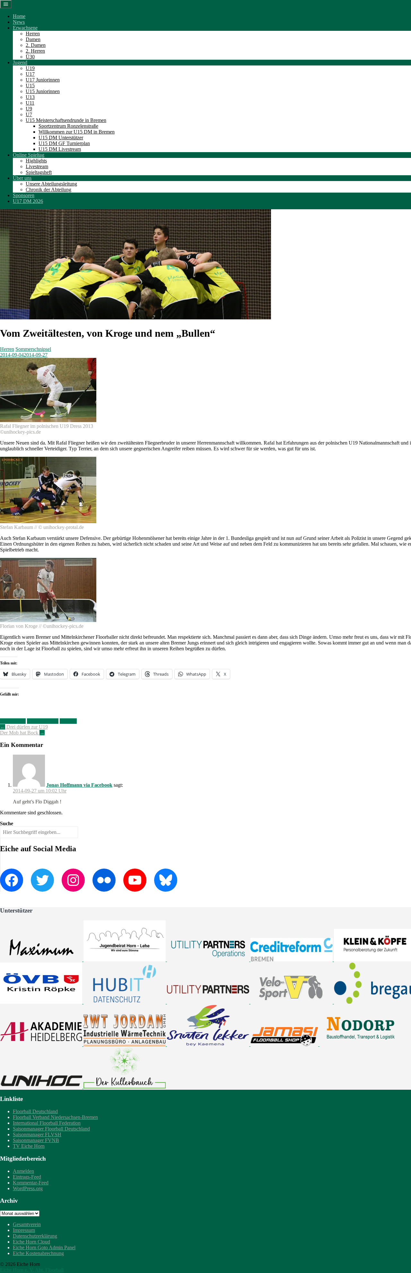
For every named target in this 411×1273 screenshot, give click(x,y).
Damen (33, 39)
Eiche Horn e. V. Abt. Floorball (32, 1270)
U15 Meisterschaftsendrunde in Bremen (66, 120)
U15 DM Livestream (60, 149)
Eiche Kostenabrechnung (38, 1253)
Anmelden (23, 1171)
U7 (29, 114)
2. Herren (35, 51)
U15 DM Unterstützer (61, 137)
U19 (30, 68)
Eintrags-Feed (27, 1177)
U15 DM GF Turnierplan (64, 143)
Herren (33, 33)
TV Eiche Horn (29, 1146)
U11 (30, 103)
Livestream (37, 166)
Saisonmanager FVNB (36, 1140)
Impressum (24, 1230)
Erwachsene (25, 27)
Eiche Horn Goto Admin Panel (44, 1247)
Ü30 (30, 56)
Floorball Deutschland (35, 1111)
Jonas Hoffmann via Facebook (79, 785)
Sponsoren (23, 195)
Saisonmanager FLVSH (37, 1134)
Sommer (68, 721)
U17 (30, 74)
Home (19, 16)
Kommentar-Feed (30, 1182)
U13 (30, 97)
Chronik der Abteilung (48, 189)
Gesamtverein (27, 1224)
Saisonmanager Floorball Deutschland (51, 1128)
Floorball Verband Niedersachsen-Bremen (55, 1117)
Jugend (20, 62)
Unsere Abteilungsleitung (51, 183)
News (19, 22)
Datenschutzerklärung (35, 1236)
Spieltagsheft (39, 172)
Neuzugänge (13, 721)
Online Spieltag (28, 155)
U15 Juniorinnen (43, 91)
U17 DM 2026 (28, 201)
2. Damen (36, 45)
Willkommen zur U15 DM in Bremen (77, 131)
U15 (30, 85)
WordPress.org (28, 1188)
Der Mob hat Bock (22, 732)
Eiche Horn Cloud (31, 1241)
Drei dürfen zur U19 (24, 727)
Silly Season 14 (42, 721)
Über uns (22, 178)
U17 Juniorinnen (43, 79)
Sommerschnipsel (33, 349)
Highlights (36, 160)
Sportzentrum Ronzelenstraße (68, 126)
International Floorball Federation (47, 1123)
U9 (29, 108)
